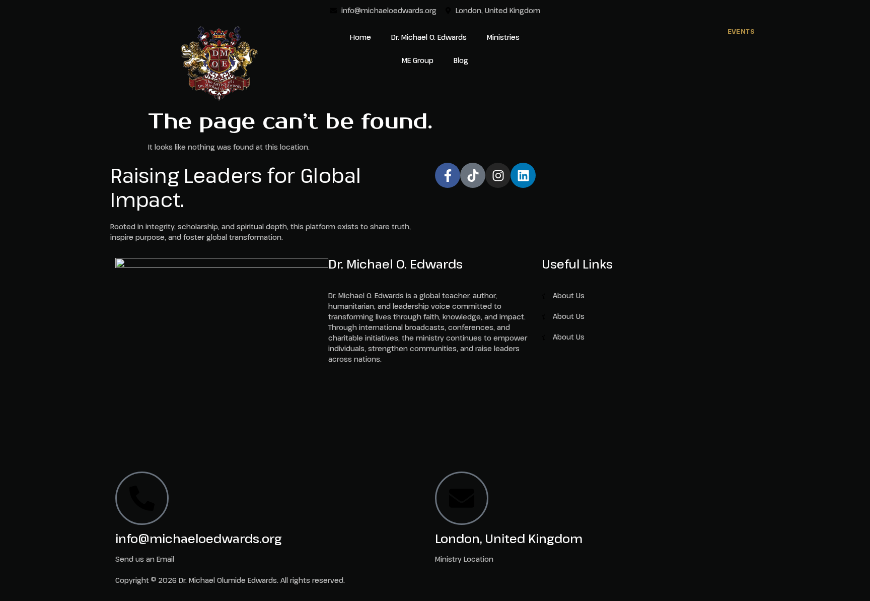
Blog (461, 60)
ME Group (417, 60)
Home (360, 37)
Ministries (503, 37)
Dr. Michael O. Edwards (429, 37)
